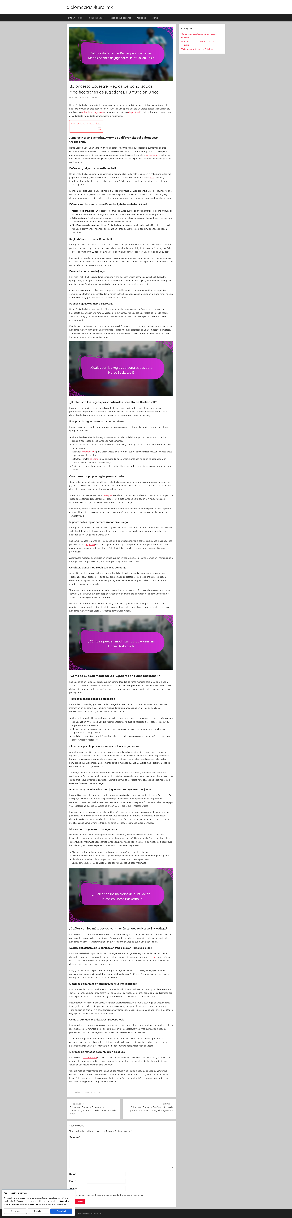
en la (152, 177)
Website (73, 1188)
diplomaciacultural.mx (90, 7)
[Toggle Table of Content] (98, 129)
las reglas (107, 495)
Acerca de (141, 18)
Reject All (38, 1211)
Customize (15, 1211)
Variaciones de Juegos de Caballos (86, 1092)
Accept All (61, 1211)
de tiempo (95, 459)
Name (72, 1174)
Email (72, 1181)
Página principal (96, 18)
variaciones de (89, 452)
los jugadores (152, 155)
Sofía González (95, 97)
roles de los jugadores (93, 112)
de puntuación (135, 112)
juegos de (90, 544)
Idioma (155, 18)
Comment (74, 1137)
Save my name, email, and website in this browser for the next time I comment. (107, 1195)
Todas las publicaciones (120, 18)
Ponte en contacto (75, 18)
